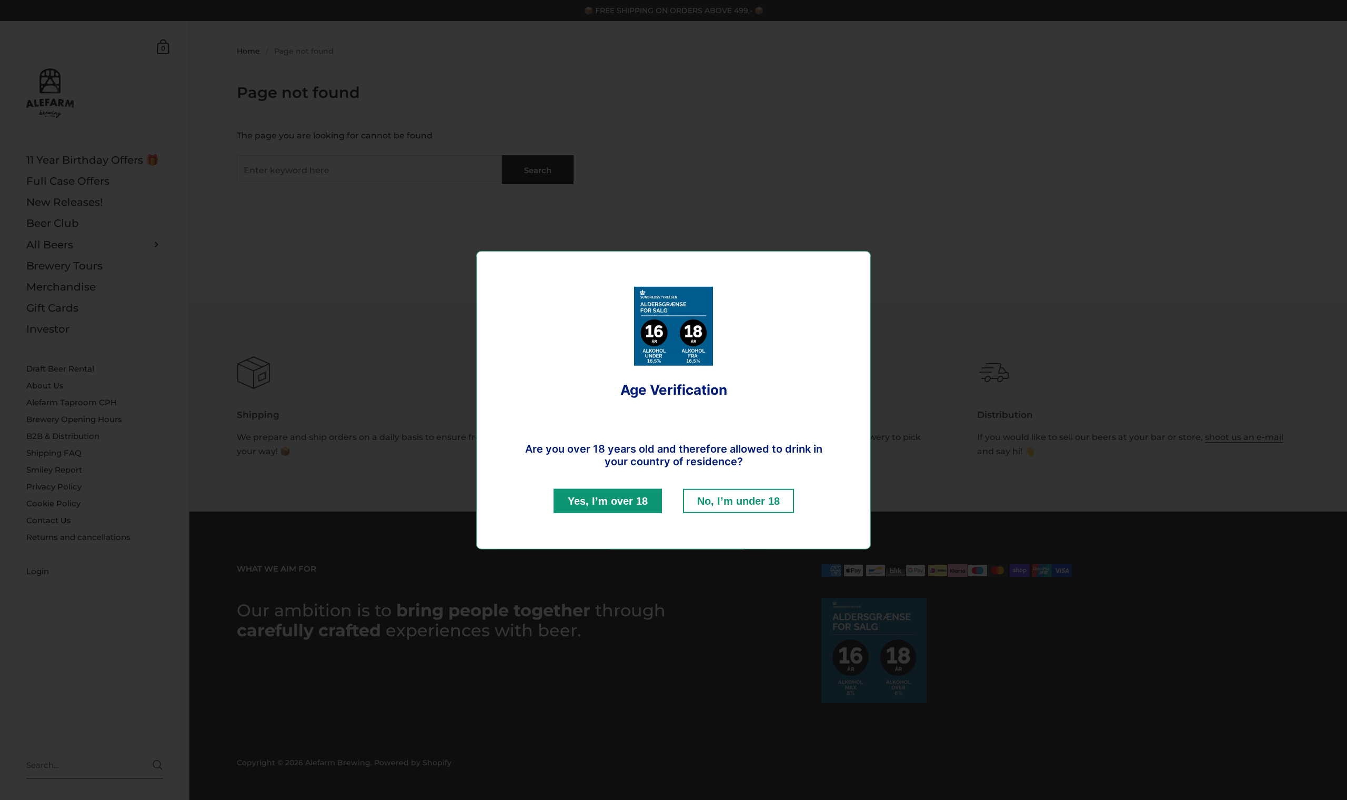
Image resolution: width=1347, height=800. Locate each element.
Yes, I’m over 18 (608, 500)
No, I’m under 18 (738, 500)
